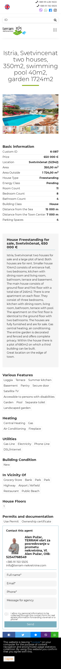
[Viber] (46, 635)
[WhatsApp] (54, 635)
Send (30, 624)
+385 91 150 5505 (48, 6)
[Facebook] (9, 635)
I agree (9, 658)
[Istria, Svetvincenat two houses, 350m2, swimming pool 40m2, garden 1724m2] (30, 110)
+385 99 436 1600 (47, 2)
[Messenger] (35, 635)
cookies (35, 642)
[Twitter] (22, 635)
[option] (10, 130)
